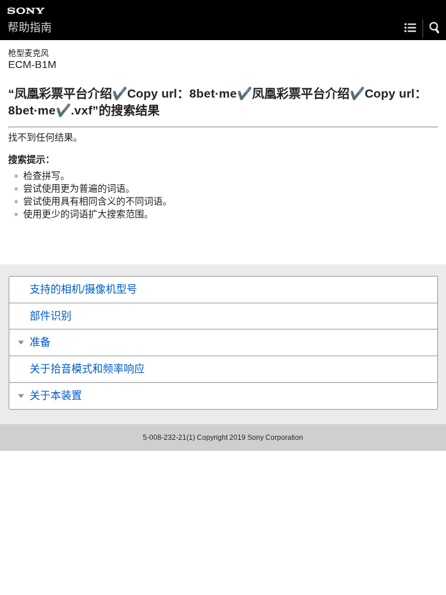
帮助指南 (30, 27)
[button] (435, 28)
